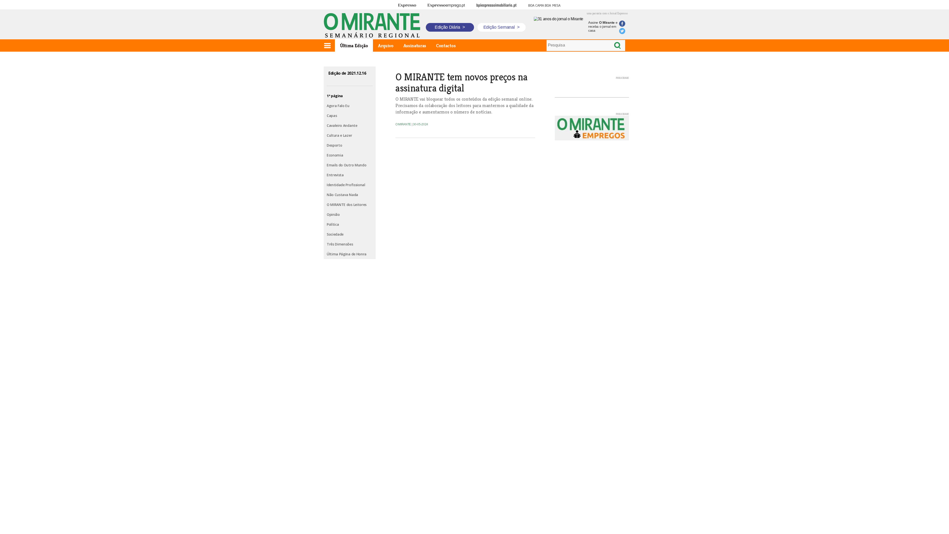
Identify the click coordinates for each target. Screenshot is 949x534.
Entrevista (335, 175)
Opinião (333, 214)
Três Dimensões (340, 244)
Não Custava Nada (342, 194)
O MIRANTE (403, 124)
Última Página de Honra (347, 254)
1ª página (335, 95)
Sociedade (335, 234)
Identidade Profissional (346, 184)
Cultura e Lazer (339, 135)
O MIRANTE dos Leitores (347, 204)
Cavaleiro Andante (342, 125)
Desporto (334, 145)
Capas (332, 115)
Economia (335, 155)
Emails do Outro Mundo (346, 165)
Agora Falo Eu (338, 105)
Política (333, 224)
